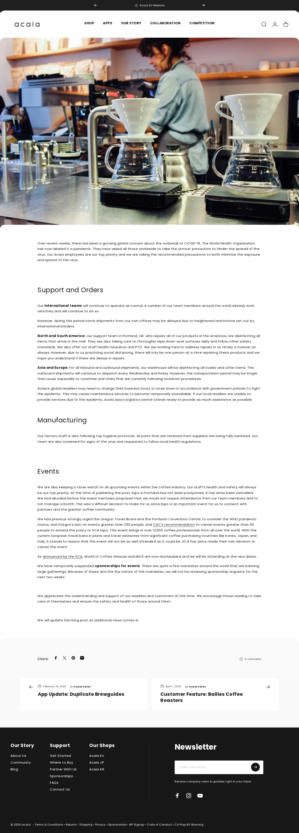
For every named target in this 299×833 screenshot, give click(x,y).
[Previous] (95, 5)
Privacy (100, 824)
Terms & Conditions (49, 824)
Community (21, 763)
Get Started (60, 756)
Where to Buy (61, 763)
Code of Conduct (159, 824)
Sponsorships (61, 776)
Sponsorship (117, 824)
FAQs (54, 783)
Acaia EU (96, 756)
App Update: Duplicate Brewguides (81, 694)
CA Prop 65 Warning (189, 824)
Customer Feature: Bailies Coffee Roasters (201, 697)
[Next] (203, 5)
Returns (71, 824)
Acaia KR (96, 769)
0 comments (253, 659)
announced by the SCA (63, 556)
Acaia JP (96, 763)
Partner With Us (63, 769)
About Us (18, 756)
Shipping (85, 824)
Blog (14, 769)
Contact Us (60, 789)
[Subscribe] (255, 767)
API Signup (136, 824)
